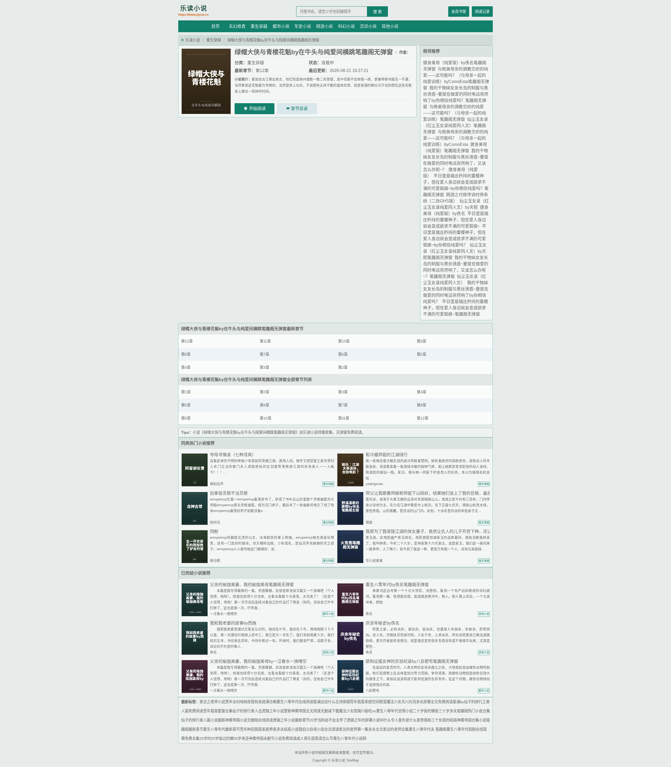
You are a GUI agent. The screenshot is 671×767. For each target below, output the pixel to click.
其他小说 (390, 26)
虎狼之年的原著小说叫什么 (369, 720)
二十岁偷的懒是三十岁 (431, 711)
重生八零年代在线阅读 (295, 702)
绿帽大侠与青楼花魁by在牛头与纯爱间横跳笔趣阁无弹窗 (234, 329)
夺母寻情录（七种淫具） (233, 455)
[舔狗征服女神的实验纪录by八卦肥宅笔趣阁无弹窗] (351, 676)
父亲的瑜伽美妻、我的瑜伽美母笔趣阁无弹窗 (252, 584)
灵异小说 (368, 26)
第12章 (262, 70)
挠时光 (215, 522)
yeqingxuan (374, 484)
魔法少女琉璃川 (352, 711)
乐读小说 (193, 10)
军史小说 (302, 26)
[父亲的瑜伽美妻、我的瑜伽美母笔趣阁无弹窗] (195, 599)
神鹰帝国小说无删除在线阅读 (249, 720)
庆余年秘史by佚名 (382, 623)
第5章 (421, 354)
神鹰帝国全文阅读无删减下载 (315, 711)
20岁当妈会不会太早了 (328, 720)
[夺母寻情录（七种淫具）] (195, 470)
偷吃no (370, 711)
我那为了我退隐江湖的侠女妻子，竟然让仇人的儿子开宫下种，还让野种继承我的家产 (445, 531)
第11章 (265, 341)
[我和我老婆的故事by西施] (195, 638)
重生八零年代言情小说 (394, 711)
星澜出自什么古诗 (328, 702)
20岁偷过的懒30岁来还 (230, 738)
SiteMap (352, 760)
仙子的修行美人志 (247, 711)
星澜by (458, 702)
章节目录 (299, 108)
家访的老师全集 (396, 729)
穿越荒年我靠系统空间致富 (365, 702)
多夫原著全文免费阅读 (434, 702)
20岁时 (205, 738)
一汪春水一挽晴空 (223, 614)
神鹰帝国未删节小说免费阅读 (272, 738)
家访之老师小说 (212, 702)
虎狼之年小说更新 (276, 711)
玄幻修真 (237, 26)
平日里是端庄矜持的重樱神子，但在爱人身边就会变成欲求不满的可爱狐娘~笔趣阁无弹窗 (455, 307)
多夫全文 (375, 729)
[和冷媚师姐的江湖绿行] (351, 470)
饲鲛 (214, 531)
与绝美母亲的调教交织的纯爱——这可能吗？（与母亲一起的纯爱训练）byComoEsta (455, 138)
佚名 (369, 614)
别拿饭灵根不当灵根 (229, 493)
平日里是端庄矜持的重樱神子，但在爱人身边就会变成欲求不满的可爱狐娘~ (455, 219)
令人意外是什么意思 (407, 720)
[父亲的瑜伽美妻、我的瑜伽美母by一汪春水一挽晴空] (195, 676)
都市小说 (281, 26)
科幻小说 (346, 26)
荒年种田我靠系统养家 (258, 729)
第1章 (186, 392)
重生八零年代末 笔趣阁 (427, 729)
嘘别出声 (217, 484)
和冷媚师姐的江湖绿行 (387, 455)
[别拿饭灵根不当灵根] (195, 508)
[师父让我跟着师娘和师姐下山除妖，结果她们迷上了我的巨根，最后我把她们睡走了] (351, 508)
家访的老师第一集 (353, 729)
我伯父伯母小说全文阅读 (319, 729)
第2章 (343, 367)
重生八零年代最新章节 (221, 729)
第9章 (421, 341)
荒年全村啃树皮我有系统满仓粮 (251, 702)
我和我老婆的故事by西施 (233, 623)
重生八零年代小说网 (349, 738)
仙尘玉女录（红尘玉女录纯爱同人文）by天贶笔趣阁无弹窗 (454, 251)
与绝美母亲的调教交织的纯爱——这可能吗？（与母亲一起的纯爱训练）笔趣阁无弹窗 (454, 113)
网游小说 (324, 26)
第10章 (344, 341)
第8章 (186, 354)
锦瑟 (369, 522)
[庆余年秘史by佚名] (351, 638)
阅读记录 (482, 11)
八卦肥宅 (372, 690)
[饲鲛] (195, 546)
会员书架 (458, 11)
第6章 (343, 354)
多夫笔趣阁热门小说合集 (470, 711)
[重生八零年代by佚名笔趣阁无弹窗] (351, 599)
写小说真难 (374, 560)
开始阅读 (257, 108)
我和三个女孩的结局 (440, 720)
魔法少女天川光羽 (401, 702)
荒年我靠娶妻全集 (217, 711)
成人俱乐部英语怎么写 (314, 738)
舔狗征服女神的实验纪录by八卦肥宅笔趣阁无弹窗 (412, 661)
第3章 (264, 367)
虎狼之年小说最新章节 (291, 720)
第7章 (264, 354)
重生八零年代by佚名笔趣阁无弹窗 (397, 584)
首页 (215, 26)
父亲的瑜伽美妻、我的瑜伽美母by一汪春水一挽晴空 (258, 661)
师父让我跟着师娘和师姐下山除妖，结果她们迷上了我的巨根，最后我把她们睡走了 (443, 493)
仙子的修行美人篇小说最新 (203, 720)
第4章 (186, 367)
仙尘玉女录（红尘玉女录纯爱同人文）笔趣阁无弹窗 (455, 125)
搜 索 (377, 12)
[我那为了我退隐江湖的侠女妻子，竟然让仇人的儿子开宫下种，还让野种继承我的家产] (351, 546)
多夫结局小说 (288, 729)
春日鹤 (215, 560)
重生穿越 (259, 26)
